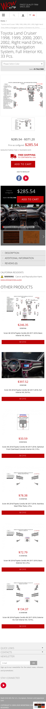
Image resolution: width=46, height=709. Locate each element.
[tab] (23, 252)
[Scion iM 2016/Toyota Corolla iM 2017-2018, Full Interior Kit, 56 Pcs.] (23, 365)
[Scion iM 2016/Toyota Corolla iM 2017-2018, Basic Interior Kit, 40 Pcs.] (23, 308)
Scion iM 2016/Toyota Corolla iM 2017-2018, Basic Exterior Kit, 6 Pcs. (23, 561)
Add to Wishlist (23, 172)
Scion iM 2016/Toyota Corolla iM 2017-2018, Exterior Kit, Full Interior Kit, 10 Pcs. (23, 618)
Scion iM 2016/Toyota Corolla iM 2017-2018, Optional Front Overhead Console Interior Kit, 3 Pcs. (23, 448)
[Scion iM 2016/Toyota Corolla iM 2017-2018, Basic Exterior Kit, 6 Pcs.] (23, 536)
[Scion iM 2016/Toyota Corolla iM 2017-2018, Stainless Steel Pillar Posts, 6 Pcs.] (23, 479)
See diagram (29, 227)
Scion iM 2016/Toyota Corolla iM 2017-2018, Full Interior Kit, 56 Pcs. (23, 391)
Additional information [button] (19, 258)
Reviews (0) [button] (11, 263)
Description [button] (12, 252)
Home (3, 21)
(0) (34, 15)
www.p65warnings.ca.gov (11, 279)
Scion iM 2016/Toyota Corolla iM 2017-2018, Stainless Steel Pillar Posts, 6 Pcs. (23, 505)
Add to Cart (23, 164)
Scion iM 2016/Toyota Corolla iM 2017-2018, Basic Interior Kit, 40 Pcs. (23, 334)
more (23, 342)
